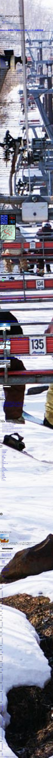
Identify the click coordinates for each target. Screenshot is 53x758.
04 (2, 604)
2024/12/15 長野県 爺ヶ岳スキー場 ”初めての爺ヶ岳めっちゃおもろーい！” (21, 339)
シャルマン (3, 479)
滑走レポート (4, 21)
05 (2, 677)
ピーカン (3, 458)
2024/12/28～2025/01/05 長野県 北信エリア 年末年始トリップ (13, 300)
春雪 (3, 456)
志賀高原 (3, 475)
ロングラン (4, 461)
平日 (3, 459)
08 (2, 592)
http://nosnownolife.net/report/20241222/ (6, 288)
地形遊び (3, 467)
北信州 (4, 293)
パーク (3, 453)
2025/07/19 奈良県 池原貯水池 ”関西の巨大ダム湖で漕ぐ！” (13, 431)
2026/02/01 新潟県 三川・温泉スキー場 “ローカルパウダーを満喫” (14, 405)
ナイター (3, 476)
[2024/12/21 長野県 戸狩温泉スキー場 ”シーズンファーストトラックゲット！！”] (5, 330)
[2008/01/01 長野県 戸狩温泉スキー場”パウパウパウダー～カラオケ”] (5, 367)
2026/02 (3, 560)
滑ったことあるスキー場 (6, 553)
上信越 (3, 22)
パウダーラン (10, 297)
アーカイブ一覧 (5, 563)
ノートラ (1, 297)
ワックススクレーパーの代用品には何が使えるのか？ (12, 427)
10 (2, 602)
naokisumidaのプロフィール (7, 555)
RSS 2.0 (3, 575)
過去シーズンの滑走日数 (6, 554)
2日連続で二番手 (3, 58)
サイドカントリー (5, 470)
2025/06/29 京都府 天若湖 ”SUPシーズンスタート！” (11, 429)
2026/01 (3, 561)
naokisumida (5, 756)
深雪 (2, 471)
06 (2, 594)
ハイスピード (4, 480)
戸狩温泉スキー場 (27, 297)
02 (2, 585)
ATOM (3, 577)
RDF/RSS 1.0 (4, 576)
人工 (3, 464)
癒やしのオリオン (4, 61)
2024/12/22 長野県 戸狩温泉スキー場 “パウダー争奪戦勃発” (22, 30)
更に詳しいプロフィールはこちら (8, 547)
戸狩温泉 (22, 297)
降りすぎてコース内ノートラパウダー (7, 59)
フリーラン (15, 297)
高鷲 (3, 460)
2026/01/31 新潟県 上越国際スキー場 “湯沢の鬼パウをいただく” (13, 406)
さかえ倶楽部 (4, 477)
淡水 (3, 466)
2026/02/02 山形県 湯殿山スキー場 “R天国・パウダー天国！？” (13, 404)
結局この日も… (3, 60)
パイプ (3, 472)
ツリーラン (4, 455)
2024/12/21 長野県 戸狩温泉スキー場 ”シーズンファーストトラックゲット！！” (16, 299)
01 (2, 586)
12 (2, 590)
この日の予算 (3, 65)
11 (2, 591)
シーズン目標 (4, 469)
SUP (3, 392)
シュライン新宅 (5, 569)
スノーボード (4, 393)
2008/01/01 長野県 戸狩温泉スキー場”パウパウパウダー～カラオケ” (19, 358)
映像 (3, 394)
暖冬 (2, 478)
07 (2, 593)
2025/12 (3, 562)
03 (2, 624)
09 (2, 603)
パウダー (5, 297)
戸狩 (19, 297)
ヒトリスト (4, 468)
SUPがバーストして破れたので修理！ (9, 424)
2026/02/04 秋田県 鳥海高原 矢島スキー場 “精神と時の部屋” (13, 402)
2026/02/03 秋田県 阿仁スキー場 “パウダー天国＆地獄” (12, 403)
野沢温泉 (3, 457)
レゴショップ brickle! (6, 568)
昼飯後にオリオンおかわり (5, 62)
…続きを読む (20, 337)
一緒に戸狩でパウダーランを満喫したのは (8, 66)
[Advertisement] (26, 93)
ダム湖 (3, 474)
